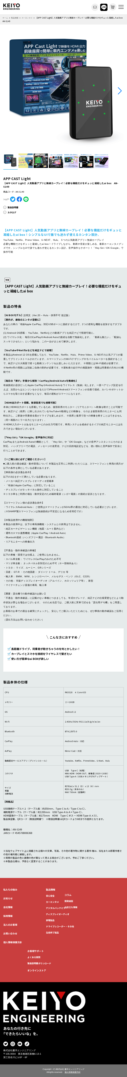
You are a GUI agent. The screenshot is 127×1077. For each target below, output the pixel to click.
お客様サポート (35, 951)
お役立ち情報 (70, 907)
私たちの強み (10, 889)
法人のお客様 (10, 924)
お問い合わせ (10, 933)
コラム (67, 895)
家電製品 (50, 920)
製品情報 (14, 17)
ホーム (5, 17)
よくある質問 (33, 957)
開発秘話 (68, 901)
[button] (120, 91)
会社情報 (8, 907)
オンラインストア (36, 970)
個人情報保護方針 (12, 942)
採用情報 (8, 916)
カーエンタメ (26, 17)
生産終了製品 (52, 932)
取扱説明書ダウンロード (39, 963)
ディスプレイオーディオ (57, 914)
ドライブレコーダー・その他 (60, 926)
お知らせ (8, 898)
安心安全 (50, 895)
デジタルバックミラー (56, 908)
